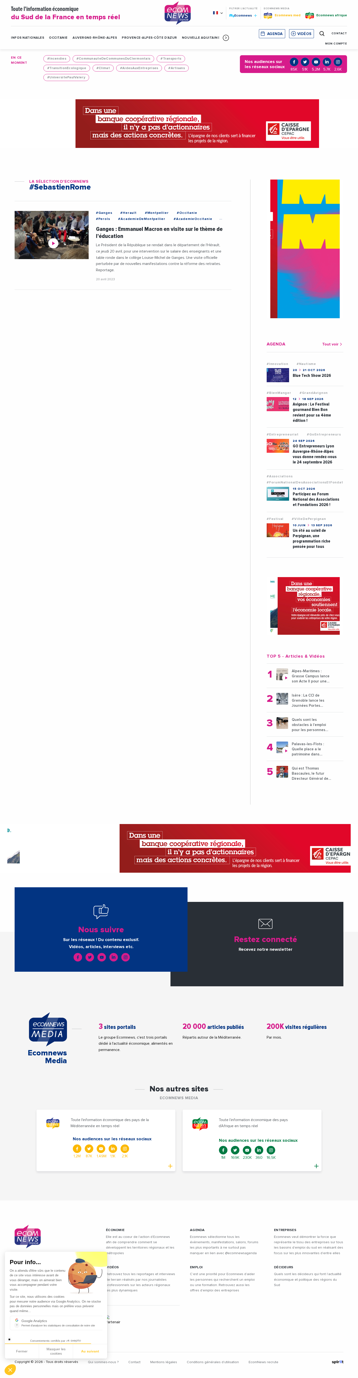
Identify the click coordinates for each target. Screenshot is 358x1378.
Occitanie (58, 37)
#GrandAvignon (314, 393)
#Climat (103, 68)
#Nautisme (306, 364)
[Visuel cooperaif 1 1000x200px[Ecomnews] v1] (179, 123)
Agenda (275, 34)
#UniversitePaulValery (66, 77)
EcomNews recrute (263, 1362)
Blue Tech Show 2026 (312, 375)
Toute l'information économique (65, 13)
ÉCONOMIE (115, 1230)
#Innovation (277, 364)
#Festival (275, 519)
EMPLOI (196, 1267)
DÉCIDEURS (283, 1267)
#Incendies (56, 58)
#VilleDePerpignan (309, 519)
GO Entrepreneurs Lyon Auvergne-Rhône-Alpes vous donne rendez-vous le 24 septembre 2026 (315, 454)
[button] (226, 37)
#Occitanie (187, 213)
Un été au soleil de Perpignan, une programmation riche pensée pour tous (311, 538)
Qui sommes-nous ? (103, 1362)
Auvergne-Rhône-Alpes (95, 37)
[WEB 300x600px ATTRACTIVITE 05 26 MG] (305, 249)
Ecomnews (241, 15)
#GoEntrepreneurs (324, 434)
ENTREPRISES (285, 1230)
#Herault (128, 213)
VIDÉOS (112, 1267)
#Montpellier (157, 213)
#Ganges (104, 213)
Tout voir (330, 344)
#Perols (103, 219)
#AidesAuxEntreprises (139, 68)
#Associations (279, 476)
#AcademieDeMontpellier (141, 219)
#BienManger (279, 393)
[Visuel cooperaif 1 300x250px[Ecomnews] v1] (305, 606)
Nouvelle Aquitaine (201, 37)
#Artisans (176, 68)
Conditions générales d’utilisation (213, 1362)
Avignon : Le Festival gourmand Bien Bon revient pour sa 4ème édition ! (312, 412)
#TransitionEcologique (66, 68)
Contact (134, 1362)
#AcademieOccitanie (193, 219)
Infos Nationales (27, 37)
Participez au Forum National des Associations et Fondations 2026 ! (316, 499)
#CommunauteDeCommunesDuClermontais (113, 58)
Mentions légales (163, 1362)
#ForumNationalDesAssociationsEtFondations (309, 482)
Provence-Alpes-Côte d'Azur (149, 37)
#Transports (170, 58)
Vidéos (304, 34)
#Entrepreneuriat (283, 434)
